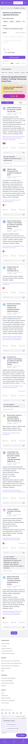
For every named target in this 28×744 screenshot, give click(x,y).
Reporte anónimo (6, 698)
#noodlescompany (7, 336)
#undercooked (18, 611)
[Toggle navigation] (25, 2)
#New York (4, 72)
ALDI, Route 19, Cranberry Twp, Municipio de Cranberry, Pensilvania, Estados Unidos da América (14, 360)
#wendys (5, 283)
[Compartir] (24, 108)
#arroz (14, 138)
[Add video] (8, 49)
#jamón (11, 201)
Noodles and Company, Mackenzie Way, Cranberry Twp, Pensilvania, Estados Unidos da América (14, 307)
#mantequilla (18, 339)
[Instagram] (21, 713)
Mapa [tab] (20, 103)
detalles (15, 114)
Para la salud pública (7, 681)
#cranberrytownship (12, 136)
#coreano (12, 339)
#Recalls (11, 72)
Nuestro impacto (5, 668)
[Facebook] (2, 713)
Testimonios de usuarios (8, 653)
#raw (13, 611)
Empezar (12, 96)
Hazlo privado (11, 52)
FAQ (2, 693)
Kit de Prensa (5, 703)
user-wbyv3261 (10, 157)
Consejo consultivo (6, 648)
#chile (11, 614)
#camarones (6, 139)
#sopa (10, 139)
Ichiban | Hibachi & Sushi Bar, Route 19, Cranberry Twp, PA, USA (14, 109)
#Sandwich (17, 72)
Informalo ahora (18, 3)
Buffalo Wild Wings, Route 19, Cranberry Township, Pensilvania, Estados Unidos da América (14, 580)
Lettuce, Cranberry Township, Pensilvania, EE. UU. (14, 511)
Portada (4, 742)
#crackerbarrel (6, 490)
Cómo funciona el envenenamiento (10, 661)
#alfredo (19, 338)
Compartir (23, 147)
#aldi (4, 386)
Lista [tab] (7, 103)
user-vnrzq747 (10, 557)
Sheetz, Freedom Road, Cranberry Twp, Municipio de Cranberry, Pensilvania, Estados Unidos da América (14, 224)
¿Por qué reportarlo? (7, 651)
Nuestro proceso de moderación (10, 666)
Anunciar (3, 685)
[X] (10, 713)
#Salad (23, 72)
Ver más (23, 383)
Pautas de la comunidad (7, 700)
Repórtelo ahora (14, 57)
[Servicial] (11, 163)
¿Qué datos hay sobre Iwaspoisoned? (11, 663)
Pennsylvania (10, 8)
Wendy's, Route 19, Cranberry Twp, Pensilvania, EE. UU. (13, 269)
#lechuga (12, 539)
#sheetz (5, 246)
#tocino (4, 339)
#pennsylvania (20, 136)
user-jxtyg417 (10, 404)
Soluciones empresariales (8, 678)
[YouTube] (17, 713)
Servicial (6, 147)
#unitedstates (6, 138)
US (4, 8)
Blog (2, 671)
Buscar (13, 742)
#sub (14, 247)
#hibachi (5, 136)
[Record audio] (12, 49)
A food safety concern (13, 728)
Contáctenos (4, 695)
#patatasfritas (16, 614)
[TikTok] (6, 713)
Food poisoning (11, 724)
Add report (23, 742)
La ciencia (3, 646)
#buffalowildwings (7, 611)
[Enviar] (23, 153)
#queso (11, 387)
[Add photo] (4, 49)
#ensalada (19, 138)
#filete (13, 139)
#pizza (15, 387)
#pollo (11, 138)
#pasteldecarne (21, 492)
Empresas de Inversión (7, 683)
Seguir (14, 147)
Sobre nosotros (5, 643)
